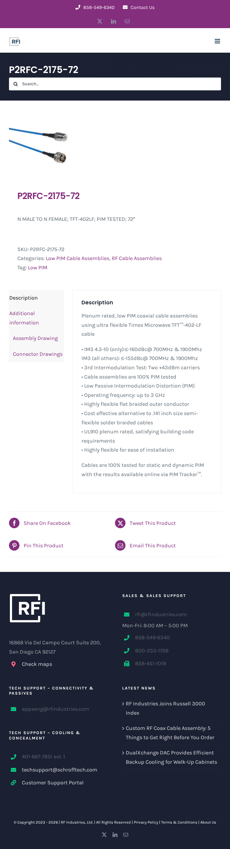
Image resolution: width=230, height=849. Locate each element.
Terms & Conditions (179, 822)
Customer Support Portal (53, 782)
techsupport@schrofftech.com (59, 769)
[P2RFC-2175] (115, 145)
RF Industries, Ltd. (77, 822)
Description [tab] (23, 297)
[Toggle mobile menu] (218, 41)
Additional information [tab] (24, 318)
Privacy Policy (146, 822)
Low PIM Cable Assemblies (77, 258)
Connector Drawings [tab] (36, 354)
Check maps (37, 664)
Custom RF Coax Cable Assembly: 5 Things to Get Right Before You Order (170, 733)
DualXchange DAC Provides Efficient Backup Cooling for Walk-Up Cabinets (171, 757)
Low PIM (37, 267)
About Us (208, 822)
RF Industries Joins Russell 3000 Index (165, 708)
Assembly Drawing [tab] (33, 338)
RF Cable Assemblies (137, 258)
